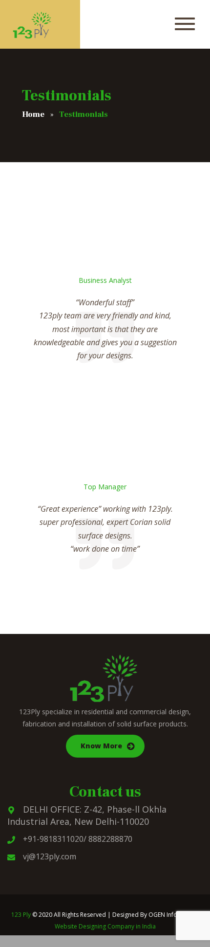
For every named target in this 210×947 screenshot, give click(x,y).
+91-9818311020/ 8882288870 (77, 839)
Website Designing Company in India (105, 926)
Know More (101, 745)
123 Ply (21, 914)
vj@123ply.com (49, 856)
